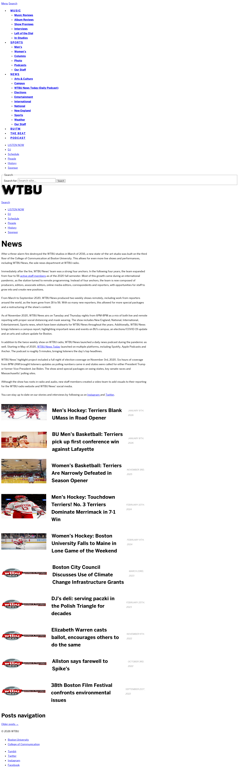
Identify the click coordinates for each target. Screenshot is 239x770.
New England (22, 110)
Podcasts (20, 65)
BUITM (15, 129)
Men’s (18, 47)
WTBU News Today (48, 346)
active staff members (33, 276)
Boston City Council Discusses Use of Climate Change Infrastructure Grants (88, 574)
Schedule (13, 154)
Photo (18, 60)
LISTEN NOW (16, 145)
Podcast (18, 138)
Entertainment (23, 97)
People (12, 158)
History (12, 163)
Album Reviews (24, 19)
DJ (9, 149)
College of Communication (24, 744)
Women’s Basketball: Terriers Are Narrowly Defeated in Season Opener (87, 473)
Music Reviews (23, 15)
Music (15, 10)
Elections (20, 92)
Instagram (93, 394)
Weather (19, 119)
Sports (16, 42)
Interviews (21, 29)
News (15, 74)
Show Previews (23, 24)
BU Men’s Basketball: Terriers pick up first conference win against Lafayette (87, 441)
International (22, 101)
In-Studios (21, 38)
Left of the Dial (23, 33)
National (19, 106)
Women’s (20, 51)
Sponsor (13, 167)
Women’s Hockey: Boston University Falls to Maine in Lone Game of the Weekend (84, 543)
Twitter (110, 394)
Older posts (10, 724)
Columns (20, 56)
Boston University (18, 739)
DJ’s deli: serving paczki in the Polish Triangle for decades (83, 606)
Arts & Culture (23, 79)
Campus (19, 83)
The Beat (18, 133)
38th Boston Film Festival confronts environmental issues (81, 692)
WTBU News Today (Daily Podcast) (36, 88)
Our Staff (20, 69)
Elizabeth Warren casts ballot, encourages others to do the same (85, 637)
